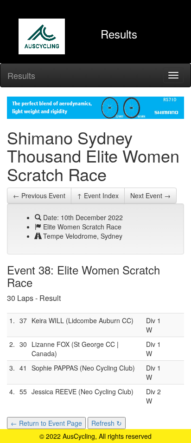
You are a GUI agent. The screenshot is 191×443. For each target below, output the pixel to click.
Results (21, 75)
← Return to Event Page (46, 423)
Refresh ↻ (106, 423)
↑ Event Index (98, 195)
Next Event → (150, 195)
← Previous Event (39, 195)
